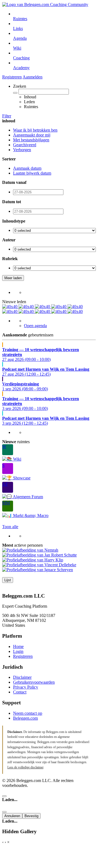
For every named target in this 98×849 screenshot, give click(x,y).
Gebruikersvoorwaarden (34, 682)
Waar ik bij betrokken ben (35, 130)
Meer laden (13, 278)
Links (18, 28)
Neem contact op (27, 713)
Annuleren (12, 816)
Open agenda (35, 325)
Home (18, 646)
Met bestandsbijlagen (31, 140)
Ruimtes (20, 18)
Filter (6, 116)
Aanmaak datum (27, 168)
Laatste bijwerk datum (32, 173)
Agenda (20, 38)
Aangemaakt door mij (31, 135)
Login (18, 651)
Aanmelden (32, 77)
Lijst (7, 580)
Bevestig (31, 816)
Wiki (17, 48)
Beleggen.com (25, 718)
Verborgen (22, 149)
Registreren (12, 77)
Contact (19, 692)
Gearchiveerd (24, 144)
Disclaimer (22, 677)
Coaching (21, 58)
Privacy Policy (25, 687)
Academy (21, 67)
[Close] (4, 796)
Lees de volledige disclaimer (25, 767)
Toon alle (10, 526)
